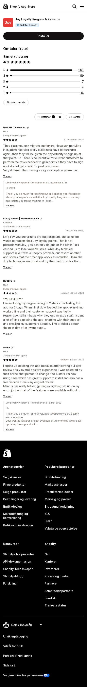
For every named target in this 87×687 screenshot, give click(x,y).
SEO (47, 513)
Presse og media (56, 576)
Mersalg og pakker (58, 499)
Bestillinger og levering (19, 499)
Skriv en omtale (16, 102)
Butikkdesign (12, 506)
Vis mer (7, 176)
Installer (43, 36)
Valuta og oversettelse (61, 528)
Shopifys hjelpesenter (18, 554)
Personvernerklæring (17, 655)
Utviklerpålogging (15, 636)
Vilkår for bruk (13, 646)
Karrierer (51, 561)
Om (47, 554)
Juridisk (50, 598)
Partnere (51, 583)
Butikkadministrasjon (18, 525)
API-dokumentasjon (17, 561)
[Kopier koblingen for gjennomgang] (27, 127)
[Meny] (82, 6)
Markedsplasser (56, 484)
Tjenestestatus (56, 605)
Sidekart (9, 665)
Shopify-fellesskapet (18, 569)
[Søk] (74, 6)
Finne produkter (14, 484)
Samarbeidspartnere (59, 591)
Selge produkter (14, 492)
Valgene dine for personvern (23, 675)
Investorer (52, 569)
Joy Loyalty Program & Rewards (37, 19)
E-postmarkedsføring (59, 506)
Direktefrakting (55, 477)
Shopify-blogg (13, 576)
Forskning (10, 583)
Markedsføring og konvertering (15, 515)
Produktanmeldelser (59, 492)
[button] (60, 117)
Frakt (48, 521)
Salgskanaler (12, 477)
